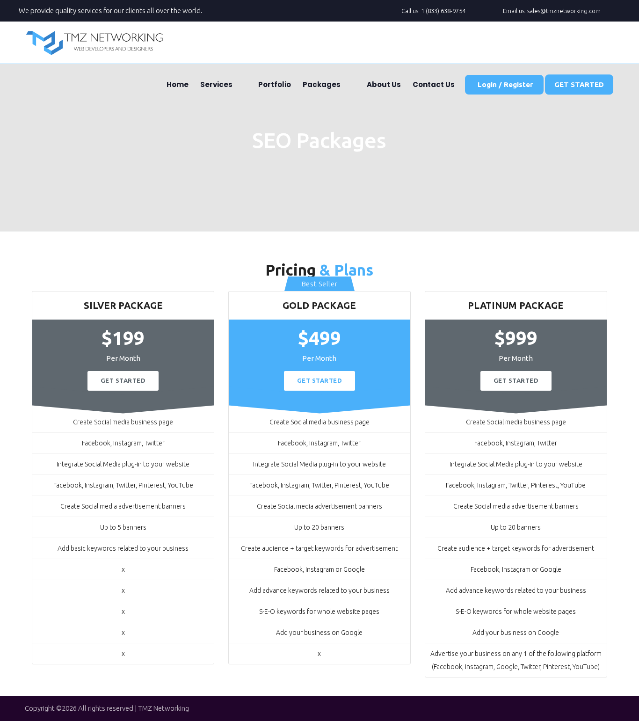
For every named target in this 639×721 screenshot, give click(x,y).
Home (177, 84)
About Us (383, 84)
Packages (321, 84)
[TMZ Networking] (95, 43)
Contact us (433, 84)
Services (215, 84)
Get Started (123, 380)
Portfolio (274, 84)
